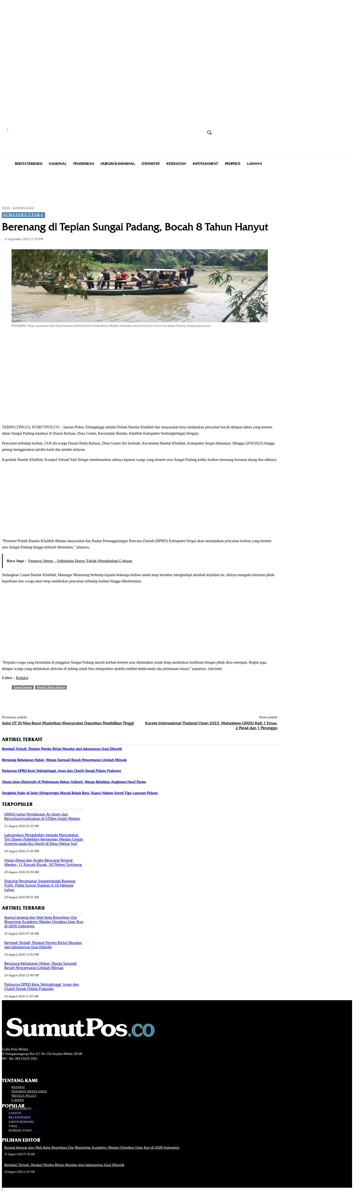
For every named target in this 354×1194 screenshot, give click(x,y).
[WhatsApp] (97, 339)
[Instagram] (13, 1068)
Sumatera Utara (23, 207)
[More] (115, 339)
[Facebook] (45, 339)
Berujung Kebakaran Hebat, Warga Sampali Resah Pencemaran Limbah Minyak (64, 760)
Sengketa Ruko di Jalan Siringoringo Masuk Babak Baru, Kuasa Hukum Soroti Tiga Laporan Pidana (80, 793)
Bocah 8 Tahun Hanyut (51, 687)
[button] (209, 132)
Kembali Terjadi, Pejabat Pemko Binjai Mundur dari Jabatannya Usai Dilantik (62, 749)
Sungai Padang (22, 687)
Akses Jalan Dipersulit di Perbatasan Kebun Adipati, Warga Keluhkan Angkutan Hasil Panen (74, 782)
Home (6, 207)
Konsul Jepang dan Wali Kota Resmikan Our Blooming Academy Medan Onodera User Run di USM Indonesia (43, 921)
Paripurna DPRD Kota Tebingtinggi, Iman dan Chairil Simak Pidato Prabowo (61, 771)
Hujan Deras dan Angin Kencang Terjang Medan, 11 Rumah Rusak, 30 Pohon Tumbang (43, 862)
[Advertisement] (177, 185)
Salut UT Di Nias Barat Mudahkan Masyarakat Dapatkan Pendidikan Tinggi (68, 723)
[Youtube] (30, 1068)
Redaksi (22, 678)
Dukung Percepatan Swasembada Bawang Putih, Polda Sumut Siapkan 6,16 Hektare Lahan (39, 885)
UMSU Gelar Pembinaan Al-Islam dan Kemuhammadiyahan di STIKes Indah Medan (42, 816)
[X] (63, 339)
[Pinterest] (80, 339)
